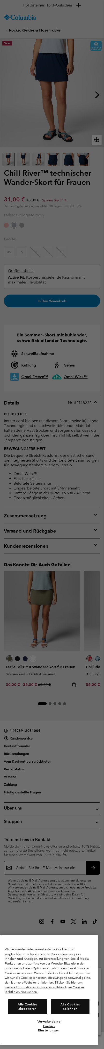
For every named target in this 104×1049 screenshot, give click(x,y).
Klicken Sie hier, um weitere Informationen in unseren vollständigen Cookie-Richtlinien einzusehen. (44, 987)
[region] (49, 990)
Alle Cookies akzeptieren (27, 1006)
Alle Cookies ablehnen (70, 1006)
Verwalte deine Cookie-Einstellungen (48, 1025)
